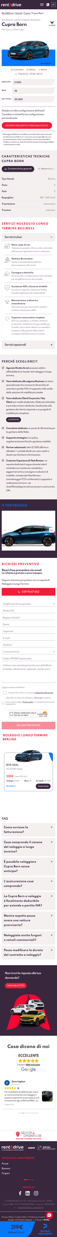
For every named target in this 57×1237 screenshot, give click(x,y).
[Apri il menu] (53, 4)
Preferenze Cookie (37, 1217)
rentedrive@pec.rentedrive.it (30, 1208)
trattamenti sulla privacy (44, 693)
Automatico (18, 70)
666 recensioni (33, 1065)
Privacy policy (28, 702)
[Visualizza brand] (52, 23)
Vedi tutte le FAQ (15, 985)
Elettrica (32, 70)
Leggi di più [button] (9, 1104)
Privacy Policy (8, 1217)
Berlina (44, 70)
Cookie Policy (21, 1217)
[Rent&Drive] (13, 1147)
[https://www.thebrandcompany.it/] (20, 1221)
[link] (28, 531)
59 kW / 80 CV (36, 74)
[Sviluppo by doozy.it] (46, 1221)
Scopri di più (13, 420)
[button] (28, 237)
